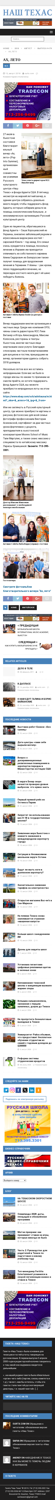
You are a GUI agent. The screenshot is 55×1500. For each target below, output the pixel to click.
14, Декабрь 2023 (26, 687)
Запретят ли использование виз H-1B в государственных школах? (34, 818)
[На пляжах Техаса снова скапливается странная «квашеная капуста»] (9, 919)
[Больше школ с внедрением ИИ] (9, 937)
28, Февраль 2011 (27, 672)
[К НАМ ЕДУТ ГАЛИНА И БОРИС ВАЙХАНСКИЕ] (9, 702)
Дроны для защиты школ (32, 949)
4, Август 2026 (25, 1049)
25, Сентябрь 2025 (27, 705)
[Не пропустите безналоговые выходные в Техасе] (9, 1022)
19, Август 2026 (26, 824)
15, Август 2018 (13, 73)
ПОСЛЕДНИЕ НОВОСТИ (18, 719)
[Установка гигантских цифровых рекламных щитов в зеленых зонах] (9, 967)
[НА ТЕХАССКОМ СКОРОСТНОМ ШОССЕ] (9, 1201)
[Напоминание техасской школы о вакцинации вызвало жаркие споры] (9, 986)
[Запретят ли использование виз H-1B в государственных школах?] (9, 818)
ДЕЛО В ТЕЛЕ (25, 668)
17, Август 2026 (26, 876)
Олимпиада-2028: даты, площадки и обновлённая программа (32, 1217)
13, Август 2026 (26, 891)
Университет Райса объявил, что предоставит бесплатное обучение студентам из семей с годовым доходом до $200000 (35, 1040)
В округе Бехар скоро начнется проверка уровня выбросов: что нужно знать (33, 784)
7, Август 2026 (25, 953)
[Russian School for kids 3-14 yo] (27, 1124)
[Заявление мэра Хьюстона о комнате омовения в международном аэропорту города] (9, 836)
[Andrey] (6, 1461)
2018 (17, 48)
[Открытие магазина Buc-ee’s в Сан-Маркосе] (9, 903)
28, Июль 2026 (25, 1065)
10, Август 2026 (26, 940)
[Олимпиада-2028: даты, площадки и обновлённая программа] (9, 1217)
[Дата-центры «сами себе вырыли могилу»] (9, 745)
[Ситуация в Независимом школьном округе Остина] (9, 857)
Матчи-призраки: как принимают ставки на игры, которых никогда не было (33, 1235)
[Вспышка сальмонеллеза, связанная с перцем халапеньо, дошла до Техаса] (9, 1004)
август (28, 48)
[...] (36, 1389)
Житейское (28, 607)
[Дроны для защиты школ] (9, 952)
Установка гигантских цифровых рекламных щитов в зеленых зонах (34, 967)
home (14, 607)
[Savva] (6, 1444)
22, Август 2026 (26, 772)
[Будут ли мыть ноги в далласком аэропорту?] (9, 872)
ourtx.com (29, 73)
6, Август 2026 (25, 974)
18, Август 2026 (26, 845)
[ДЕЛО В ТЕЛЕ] (9, 671)
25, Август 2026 (26, 733)
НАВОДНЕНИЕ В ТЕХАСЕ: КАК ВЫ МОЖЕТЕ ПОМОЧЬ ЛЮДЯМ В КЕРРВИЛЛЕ (32, 1461)
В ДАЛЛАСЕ (24, 684)
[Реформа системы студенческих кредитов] (9, 1061)
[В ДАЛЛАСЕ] (9, 686)
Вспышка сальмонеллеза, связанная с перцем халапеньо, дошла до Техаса (34, 1004)
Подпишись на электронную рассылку (25, 1099)
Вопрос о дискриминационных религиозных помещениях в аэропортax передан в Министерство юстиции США (34, 763)
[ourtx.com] (6, 1427)
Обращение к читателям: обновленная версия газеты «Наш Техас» (30, 1427)
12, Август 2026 (26, 907)
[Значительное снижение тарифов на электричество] (9, 888)
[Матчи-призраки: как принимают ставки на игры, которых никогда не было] (9, 1235)
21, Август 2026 (26, 791)
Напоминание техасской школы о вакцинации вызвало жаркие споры (35, 986)
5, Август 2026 (25, 1025)
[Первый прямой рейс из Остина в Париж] (9, 802)
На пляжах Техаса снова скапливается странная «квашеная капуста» (31, 919)
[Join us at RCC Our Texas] (27, 22)
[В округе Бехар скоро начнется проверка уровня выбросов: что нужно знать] (9, 784)
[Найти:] (27, 38)
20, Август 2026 (26, 1223)
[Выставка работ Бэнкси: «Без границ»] (9, 730)
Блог (8, 1191)
